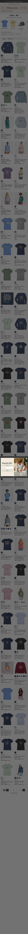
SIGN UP (7, 470)
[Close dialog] (26, 458)
